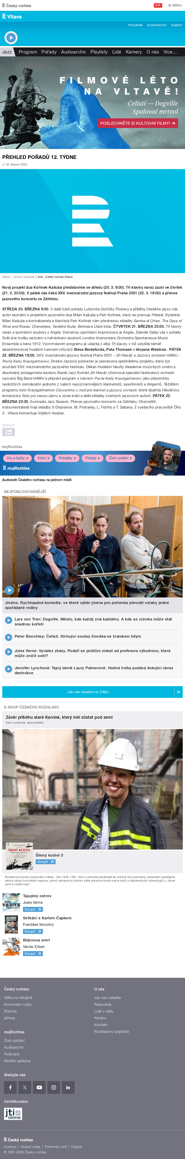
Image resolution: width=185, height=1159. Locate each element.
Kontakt (100, 1025)
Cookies (10, 1147)
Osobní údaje (31, 1147)
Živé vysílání (118, 458)
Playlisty (99, 52)
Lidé (116, 52)
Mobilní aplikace (17, 1061)
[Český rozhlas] (16, 5)
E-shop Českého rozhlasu (31, 707)
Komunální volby (18, 1004)
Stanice (10, 1011)
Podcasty (12, 1054)
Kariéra (100, 1018)
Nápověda (102, 1004)
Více (170, 52)
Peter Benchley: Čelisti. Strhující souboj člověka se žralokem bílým (78, 636)
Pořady (49, 52)
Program (135, 25)
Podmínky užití (56, 1147)
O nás (153, 52)
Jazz (7, 52)
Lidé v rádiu (104, 1011)
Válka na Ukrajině (18, 998)
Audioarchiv (156, 25)
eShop (9, 1018)
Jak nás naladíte (107, 998)
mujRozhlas (12, 447)
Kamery (177, 25)
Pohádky (65, 458)
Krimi (42, 458)
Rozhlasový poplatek (111, 1031)
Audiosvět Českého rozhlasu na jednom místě (37, 480)
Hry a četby (16, 458)
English (76, 1147)
